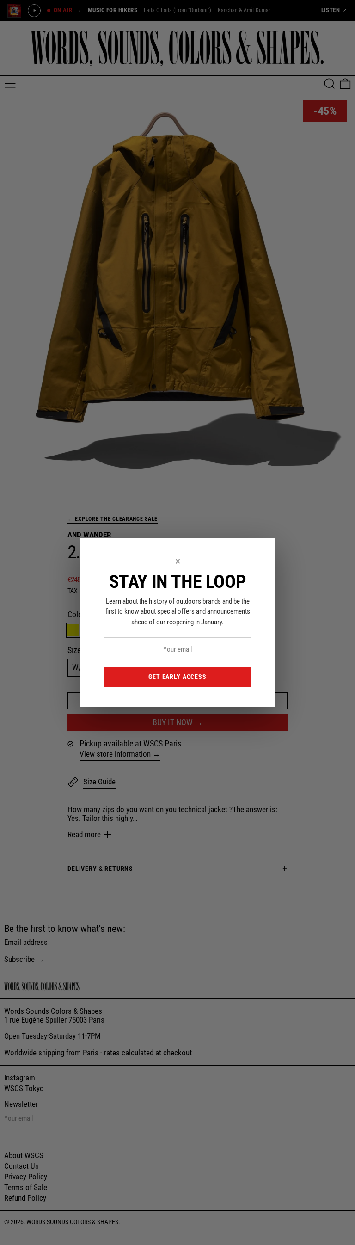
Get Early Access (177, 676)
